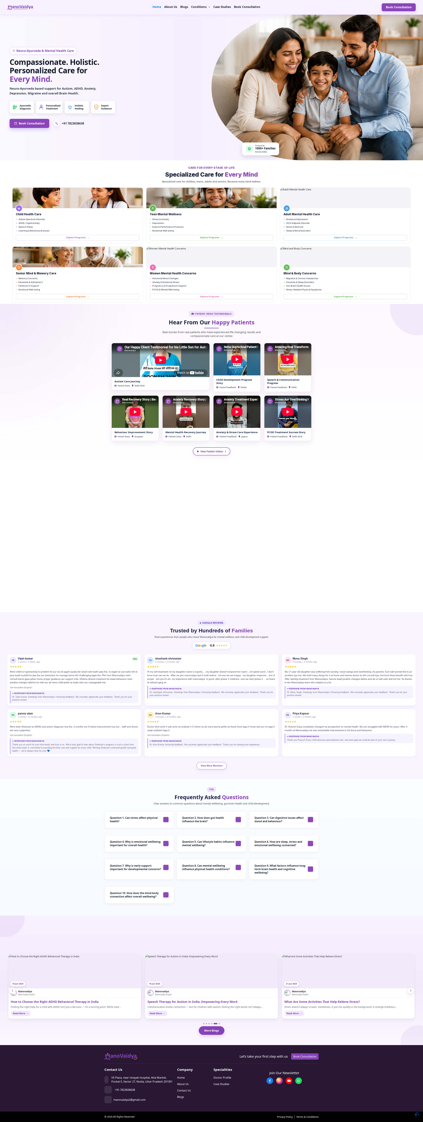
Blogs (184, 7)
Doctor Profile (222, 1077)
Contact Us (184, 1090)
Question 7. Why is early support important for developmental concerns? (135, 867)
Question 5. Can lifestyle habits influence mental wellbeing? (208, 843)
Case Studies (222, 7)
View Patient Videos (211, 451)
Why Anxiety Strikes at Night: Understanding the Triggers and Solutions (337, 1002)
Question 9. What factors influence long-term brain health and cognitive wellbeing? (280, 869)
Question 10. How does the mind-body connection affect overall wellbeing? (134, 894)
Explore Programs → (77, 237)
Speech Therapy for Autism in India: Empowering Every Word (55, 1002)
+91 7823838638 (73, 123)
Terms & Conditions (307, 1116)
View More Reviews (211, 765)
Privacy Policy (285, 1116)
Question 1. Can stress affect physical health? (134, 819)
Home (157, 7)
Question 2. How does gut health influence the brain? (203, 819)
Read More (20, 1013)
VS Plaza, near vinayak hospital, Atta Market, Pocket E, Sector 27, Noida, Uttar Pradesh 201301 (142, 1079)
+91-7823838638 (125, 1090)
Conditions (199, 7)
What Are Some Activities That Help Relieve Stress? (185, 1002)
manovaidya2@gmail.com (130, 1100)
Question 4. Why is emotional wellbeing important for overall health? (135, 843)
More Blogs (211, 1030)
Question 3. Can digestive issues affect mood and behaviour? (279, 819)
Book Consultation (247, 7)
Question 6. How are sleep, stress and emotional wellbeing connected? (278, 843)
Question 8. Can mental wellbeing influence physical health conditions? (206, 867)
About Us (170, 7)
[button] (410, 990)
